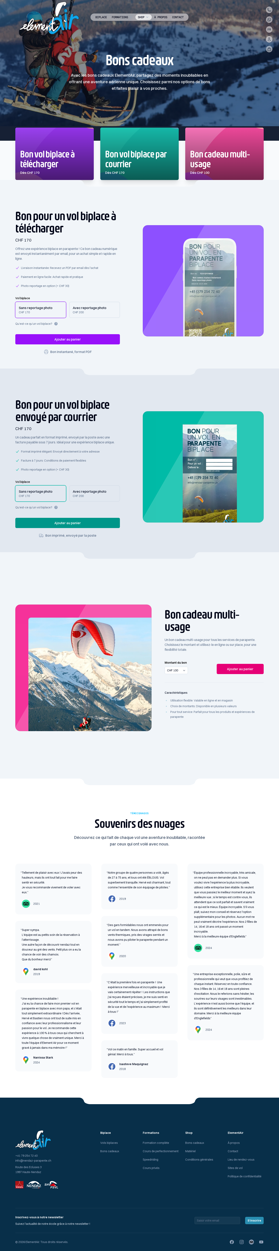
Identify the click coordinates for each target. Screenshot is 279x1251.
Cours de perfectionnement (161, 1151)
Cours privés (151, 1168)
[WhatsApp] (269, 19)
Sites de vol (235, 1168)
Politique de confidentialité (244, 1176)
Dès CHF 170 (29, 173)
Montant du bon (176, 662)
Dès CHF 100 (199, 173)
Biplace (101, 17)
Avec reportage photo (89, 308)
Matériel (190, 1151)
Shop (141, 17)
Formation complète (156, 1143)
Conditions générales (199, 1159)
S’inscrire (254, 1220)
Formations (120, 17)
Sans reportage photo (35, 308)
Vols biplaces (109, 1143)
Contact (178, 17)
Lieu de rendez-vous (241, 1159)
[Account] (269, 39)
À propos (160, 17)
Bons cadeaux (109, 1151)
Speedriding (150, 1159)
